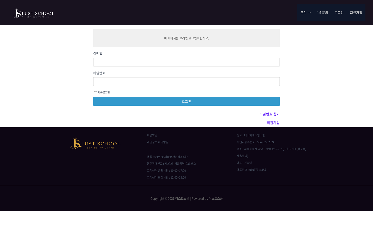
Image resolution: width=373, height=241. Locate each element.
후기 (303, 12)
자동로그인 (104, 92)
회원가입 (356, 12)
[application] (309, 12)
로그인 (339, 12)
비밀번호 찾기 (269, 114)
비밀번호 (99, 73)
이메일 (97, 53)
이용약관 (152, 135)
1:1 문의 (322, 12)
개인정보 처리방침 (157, 142)
